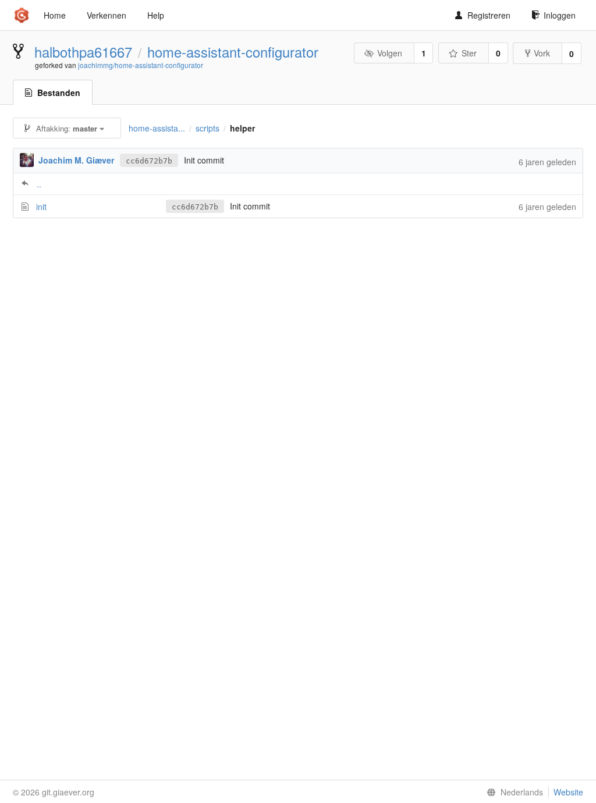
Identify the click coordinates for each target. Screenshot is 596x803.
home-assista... (157, 128)
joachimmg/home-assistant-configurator (140, 65)
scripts (207, 128)
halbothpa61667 (83, 52)
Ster (469, 53)
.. (39, 184)
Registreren (488, 15)
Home (55, 15)
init (41, 206)
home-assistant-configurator (232, 52)
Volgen (389, 53)
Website (568, 792)
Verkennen (106, 15)
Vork (542, 53)
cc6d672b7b (149, 161)
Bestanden (58, 92)
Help (155, 15)
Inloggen (560, 15)
